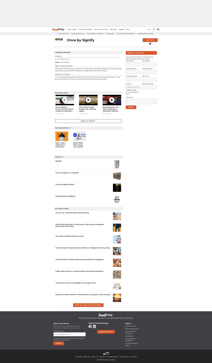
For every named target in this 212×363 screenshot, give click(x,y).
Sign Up (59, 343)
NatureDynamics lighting (65, 196)
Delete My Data (106, 332)
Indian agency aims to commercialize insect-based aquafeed (79, 271)
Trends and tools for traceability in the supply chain (75, 283)
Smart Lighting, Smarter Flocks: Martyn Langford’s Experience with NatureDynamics (64, 109)
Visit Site (150, 40)
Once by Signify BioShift (64, 184)
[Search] (154, 29)
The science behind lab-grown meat (69, 236)
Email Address (131, 68)
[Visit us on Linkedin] (150, 44)
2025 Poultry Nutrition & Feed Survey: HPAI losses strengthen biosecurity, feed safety (79, 225)
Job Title (145, 76)
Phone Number (147, 68)
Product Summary (62, 74)
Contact (58, 56)
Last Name (146, 61)
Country (129, 84)
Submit (131, 107)
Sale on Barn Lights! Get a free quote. (60, 145)
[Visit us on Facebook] (90, 326)
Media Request (113, 357)
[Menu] (158, 29)
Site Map (134, 357)
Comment (129, 97)
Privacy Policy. (74, 340)
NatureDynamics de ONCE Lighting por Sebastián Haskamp (110, 109)
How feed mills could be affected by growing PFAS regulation (79, 259)
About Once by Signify (64, 66)
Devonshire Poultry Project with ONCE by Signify (87, 109)
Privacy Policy (124, 357)
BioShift (58, 161)
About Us (95, 357)
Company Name (131, 76)
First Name (130, 61)
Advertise (87, 357)
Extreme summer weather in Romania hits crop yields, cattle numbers (83, 294)
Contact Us (103, 357)
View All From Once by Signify (88, 305)
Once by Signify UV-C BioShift (67, 173)
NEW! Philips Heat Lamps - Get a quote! (78, 145)
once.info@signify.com (62, 59)
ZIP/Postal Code (148, 84)
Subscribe (78, 357)
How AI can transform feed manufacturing (72, 213)
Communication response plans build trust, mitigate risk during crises (82, 248)
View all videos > (88, 121)
